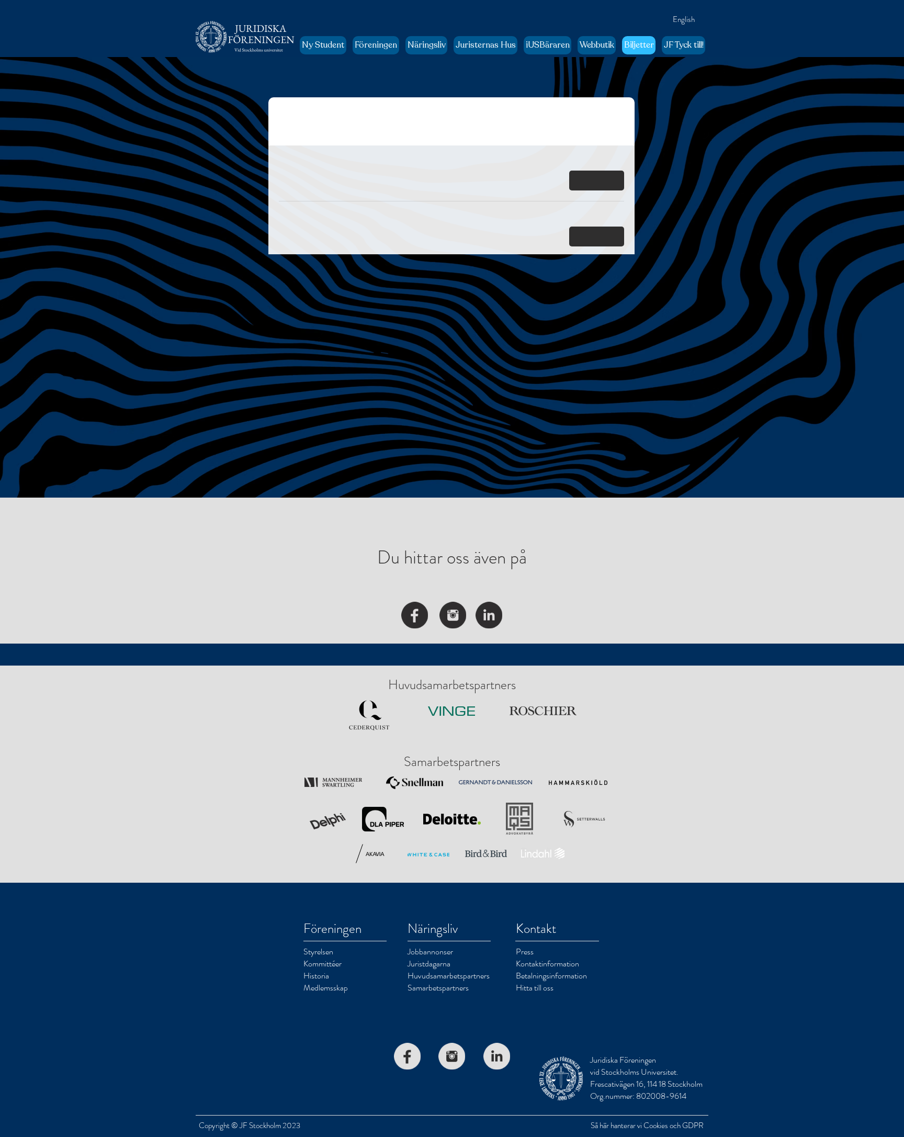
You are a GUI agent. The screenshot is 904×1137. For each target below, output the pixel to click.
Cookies (655, 1125)
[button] (376, 45)
